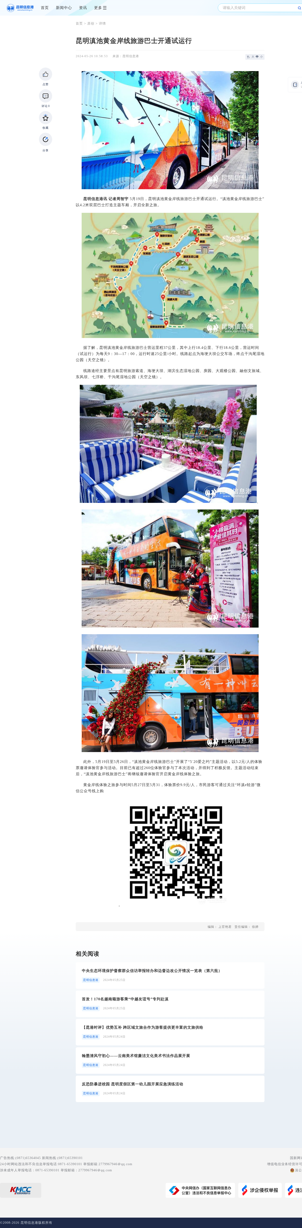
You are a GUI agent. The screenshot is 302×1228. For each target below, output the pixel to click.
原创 (90, 23)
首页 (45, 8)
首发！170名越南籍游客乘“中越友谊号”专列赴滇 (125, 999)
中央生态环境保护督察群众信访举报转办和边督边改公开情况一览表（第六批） (152, 971)
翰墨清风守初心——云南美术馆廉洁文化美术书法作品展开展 (136, 1056)
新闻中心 (64, 8)
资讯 (83, 8)
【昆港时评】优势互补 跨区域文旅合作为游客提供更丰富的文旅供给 (142, 1027)
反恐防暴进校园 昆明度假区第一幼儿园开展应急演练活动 (132, 1084)
